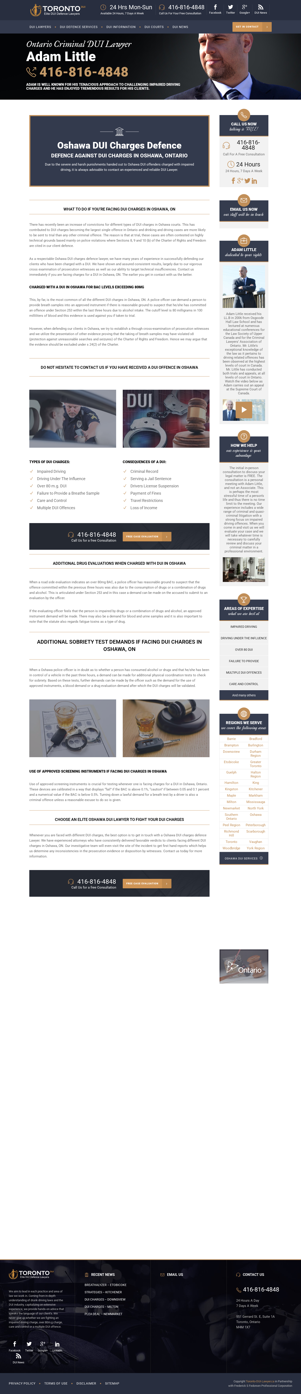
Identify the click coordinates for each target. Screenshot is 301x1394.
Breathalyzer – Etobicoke (105, 1285)
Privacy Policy (22, 1383)
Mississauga (255, 802)
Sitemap (112, 1383)
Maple (231, 796)
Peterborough (256, 825)
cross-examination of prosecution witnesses (176, 329)
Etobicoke (231, 762)
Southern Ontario (231, 817)
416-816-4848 (82, 72)
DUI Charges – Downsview (105, 1299)
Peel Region (231, 825)
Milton (231, 802)
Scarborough (255, 831)
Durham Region (255, 754)
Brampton (231, 745)
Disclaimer (86, 1383)
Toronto (231, 842)
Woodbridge (231, 848)
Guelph (231, 772)
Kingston (231, 789)
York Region (256, 848)
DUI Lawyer (169, 170)
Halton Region (256, 774)
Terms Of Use (56, 1383)
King (256, 783)
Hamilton (231, 783)
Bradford (255, 739)
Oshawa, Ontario (195, 784)
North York (256, 808)
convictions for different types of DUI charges (120, 225)
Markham (256, 796)
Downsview (231, 752)
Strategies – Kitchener (103, 1292)
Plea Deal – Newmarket (103, 1314)
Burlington (255, 745)
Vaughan (255, 842)
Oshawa (256, 815)
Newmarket (231, 808)
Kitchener (256, 789)
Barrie (231, 739)
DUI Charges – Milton (101, 1306)
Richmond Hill (231, 833)
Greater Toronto (256, 764)
